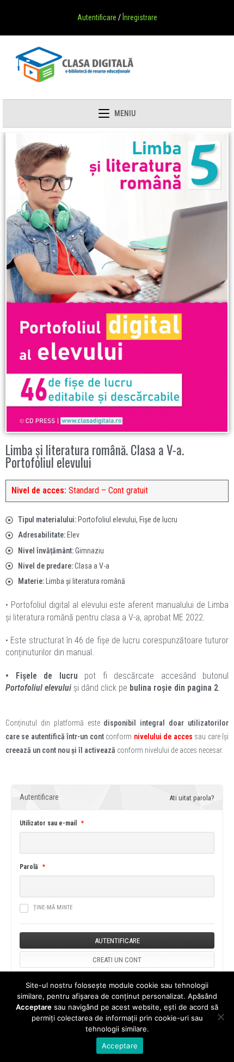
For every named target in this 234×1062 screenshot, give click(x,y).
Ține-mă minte (53, 907)
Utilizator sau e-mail (48, 823)
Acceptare (120, 1045)
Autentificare (96, 17)
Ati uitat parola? (191, 798)
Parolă (29, 867)
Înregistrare (139, 17)
